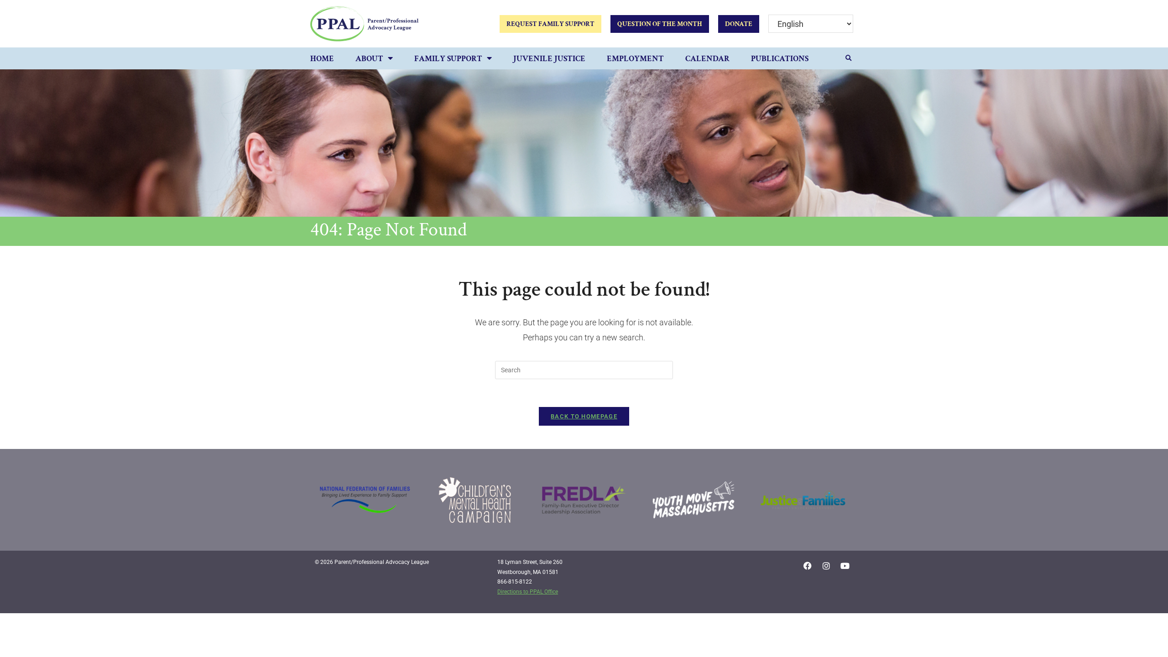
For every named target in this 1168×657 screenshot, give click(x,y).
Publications (779, 58)
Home (322, 58)
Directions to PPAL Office (527, 592)
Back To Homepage (584, 416)
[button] (848, 58)
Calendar (707, 58)
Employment (635, 58)
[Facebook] (807, 566)
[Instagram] (826, 566)
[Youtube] (845, 566)
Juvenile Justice (549, 58)
